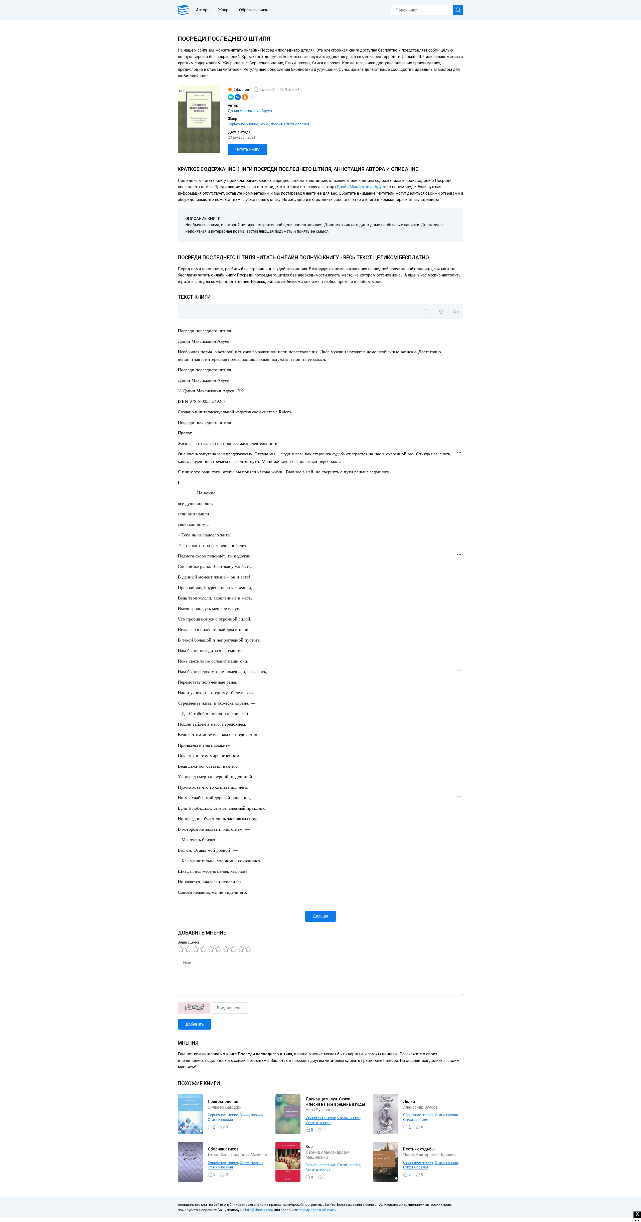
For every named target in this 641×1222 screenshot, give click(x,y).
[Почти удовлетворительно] (189, 949)
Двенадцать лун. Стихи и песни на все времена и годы (335, 1102)
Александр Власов (420, 1107)
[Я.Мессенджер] (231, 97)
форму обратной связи (318, 1210)
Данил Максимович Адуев (250, 111)
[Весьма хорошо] (219, 949)
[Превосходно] (249, 949)
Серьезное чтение (243, 124)
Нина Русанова (319, 1109)
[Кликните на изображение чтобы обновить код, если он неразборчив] (194, 1008)
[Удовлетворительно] (196, 949)
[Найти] (458, 10)
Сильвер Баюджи (224, 1107)
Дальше (320, 916)
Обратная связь (253, 10)
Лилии (409, 1101)
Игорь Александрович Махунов (237, 1154)
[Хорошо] (211, 949)
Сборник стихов (223, 1149)
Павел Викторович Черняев (429, 1154)
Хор (309, 1146)
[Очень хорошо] (226, 949)
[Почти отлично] (234, 949)
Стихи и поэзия (296, 124)
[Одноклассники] (245, 97)
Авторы (203, 10)
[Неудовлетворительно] (181, 949)
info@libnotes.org (259, 1210)
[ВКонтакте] (238, 97)
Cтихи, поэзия (271, 124)
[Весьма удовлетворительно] (204, 949)
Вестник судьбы (419, 1149)
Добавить (194, 1024)
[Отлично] (241, 949)
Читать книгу (247, 149)
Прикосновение (223, 1101)
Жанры (225, 10)
